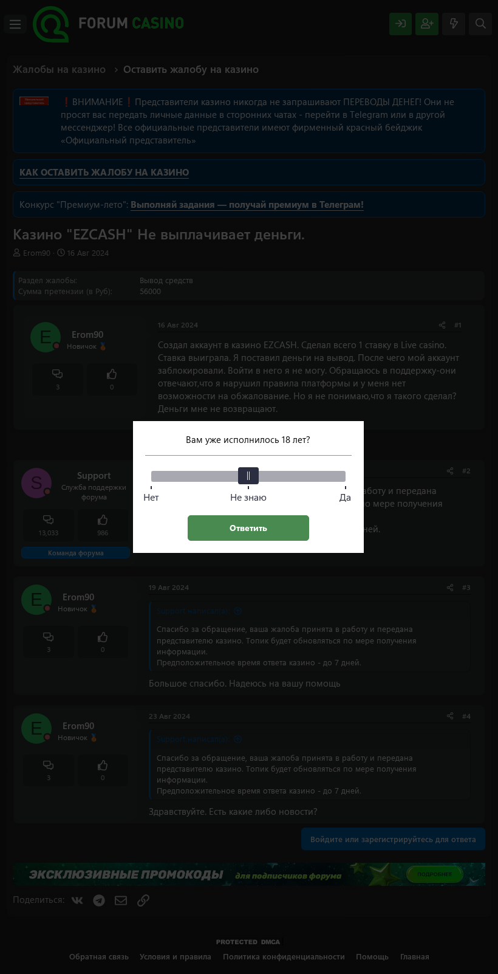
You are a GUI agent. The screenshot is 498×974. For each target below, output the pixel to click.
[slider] (248, 475)
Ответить (248, 527)
